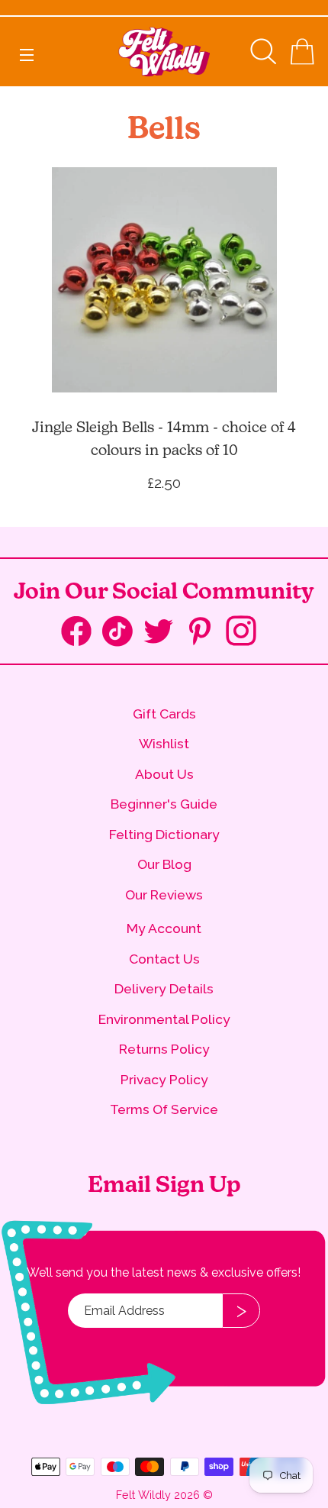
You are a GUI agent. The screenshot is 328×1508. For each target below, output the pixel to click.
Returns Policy (164, 1049)
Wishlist (164, 743)
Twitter (164, 633)
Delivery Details (164, 988)
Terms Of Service (164, 1109)
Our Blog (164, 864)
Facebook (81, 634)
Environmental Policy (164, 1019)
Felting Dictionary (164, 834)
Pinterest (205, 633)
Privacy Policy (164, 1079)
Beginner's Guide (164, 804)
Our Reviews (164, 894)
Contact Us (164, 959)
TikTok (122, 634)
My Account (164, 928)
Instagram (246, 633)
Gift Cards (164, 714)
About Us (164, 774)
